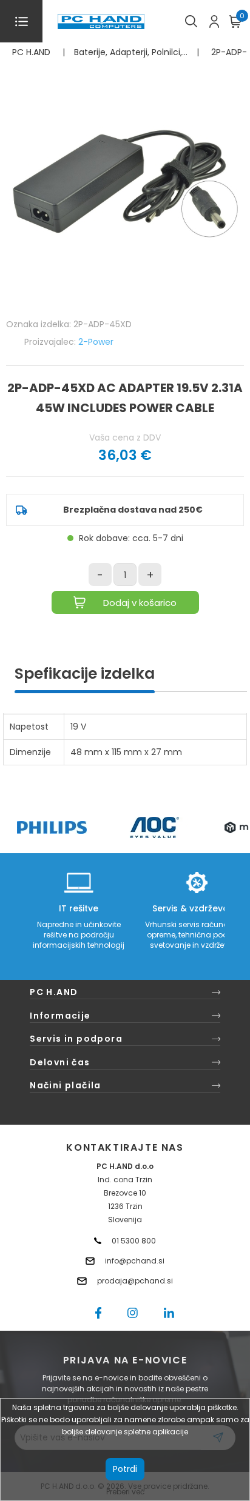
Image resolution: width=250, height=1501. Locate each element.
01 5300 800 (134, 1241)
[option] (51, 827)
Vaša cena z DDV (125, 437)
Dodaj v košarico (140, 602)
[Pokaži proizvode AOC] (155, 827)
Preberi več (125, 1491)
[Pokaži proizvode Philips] (52, 827)
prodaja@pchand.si (135, 1281)
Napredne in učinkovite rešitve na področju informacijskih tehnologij (78, 934)
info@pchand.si (134, 1261)
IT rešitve (78, 908)
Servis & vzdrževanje (197, 908)
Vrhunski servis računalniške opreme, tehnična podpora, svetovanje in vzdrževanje (197, 934)
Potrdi (125, 1469)
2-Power (95, 342)
